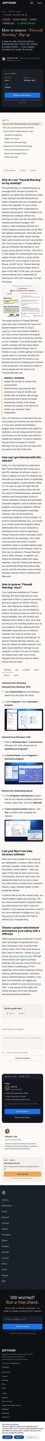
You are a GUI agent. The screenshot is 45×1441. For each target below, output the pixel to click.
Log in (39, 3)
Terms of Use (7, 1401)
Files (3, 1384)
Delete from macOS (11, 139)
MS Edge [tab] (26, 670)
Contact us (6, 1417)
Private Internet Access (30, 984)
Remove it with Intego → (22, 95)
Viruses (4, 1376)
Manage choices (32, 1437)
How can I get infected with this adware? (18, 128)
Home (4, 11)
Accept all (7, 1437)
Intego (9, 281)
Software (5, 1380)
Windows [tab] (7, 670)
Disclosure (5, 1413)
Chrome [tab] (7, 675)
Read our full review (22, 1117)
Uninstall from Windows (13, 135)
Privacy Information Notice (11, 1405)
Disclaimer (5, 1409)
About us (5, 1397)
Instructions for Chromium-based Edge (17, 146)
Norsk (4, 1263)
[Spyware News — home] (9, 3)
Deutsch (5, 1217)
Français (5, 1223)
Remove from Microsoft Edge (15, 142)
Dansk (4, 1240)
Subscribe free (22, 1174)
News (4, 1388)
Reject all (19, 1437)
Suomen (5, 1258)
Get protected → (22, 1111)
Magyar (5, 1275)
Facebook (5, 1367)
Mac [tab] (17, 670)
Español (5, 1246)
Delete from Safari (11, 157)
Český (4, 1269)
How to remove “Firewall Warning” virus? (18, 131)
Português (6, 1234)
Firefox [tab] (36, 670)
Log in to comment (22, 1058)
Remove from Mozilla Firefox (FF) (16, 150)
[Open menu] (31, 2)
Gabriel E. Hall (12, 58)
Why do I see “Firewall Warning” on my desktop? (21, 124)
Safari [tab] (16, 675)
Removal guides (14, 11)
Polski (4, 1211)
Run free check (22, 1326)
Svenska (5, 1252)
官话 (4, 1281)
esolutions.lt (15, 1363)
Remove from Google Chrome (15, 153)
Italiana (5, 1229)
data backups (29, 899)
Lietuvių (5, 1200)
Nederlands (7, 1205)
